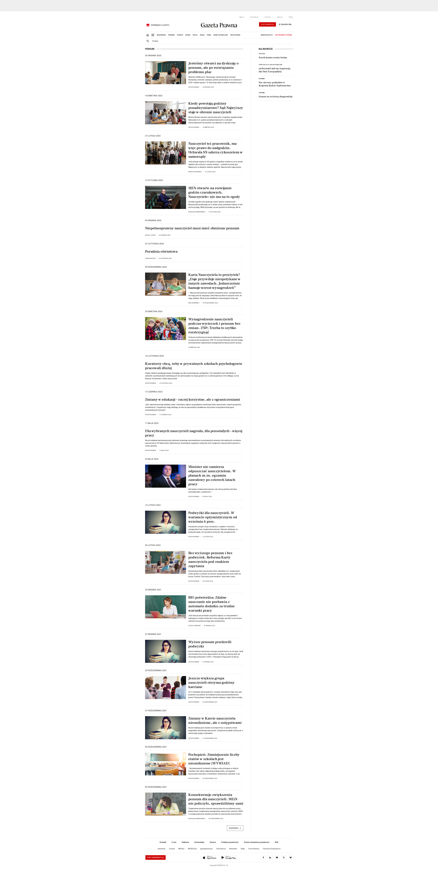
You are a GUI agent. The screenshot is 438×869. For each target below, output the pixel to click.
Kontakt (163, 842)
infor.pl (279, 17)
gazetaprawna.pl (206, 849)
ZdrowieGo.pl (221, 849)
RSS (276, 842)
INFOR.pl (181, 849)
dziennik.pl (254, 17)
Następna (234, 828)
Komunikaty (199, 842)
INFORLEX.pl (192, 849)
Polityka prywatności (230, 842)
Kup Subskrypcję (267, 24)
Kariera (213, 842)
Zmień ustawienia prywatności (256, 842)
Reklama (185, 842)
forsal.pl (268, 17)
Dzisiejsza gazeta (160, 25)
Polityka (262, 54)
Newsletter (233, 849)
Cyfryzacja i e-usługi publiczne (270, 64)
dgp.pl (241, 17)
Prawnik (262, 78)
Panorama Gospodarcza (271, 849)
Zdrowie (262, 93)
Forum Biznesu (253, 849)
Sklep (291, 17)
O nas (174, 842)
